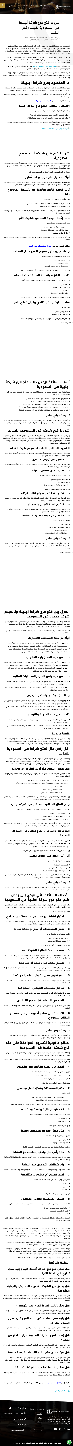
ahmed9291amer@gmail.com (37, 38)
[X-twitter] (60, 1429)
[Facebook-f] (64, 1429)
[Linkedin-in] (68, 1429)
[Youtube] (55, 1429)
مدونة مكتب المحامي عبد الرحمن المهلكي (43, 40)
